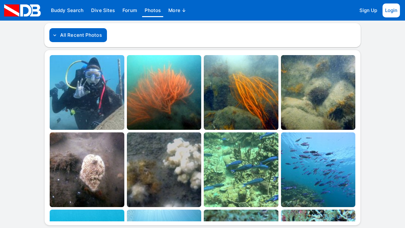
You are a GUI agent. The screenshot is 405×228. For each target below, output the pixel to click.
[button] (67, 10)
